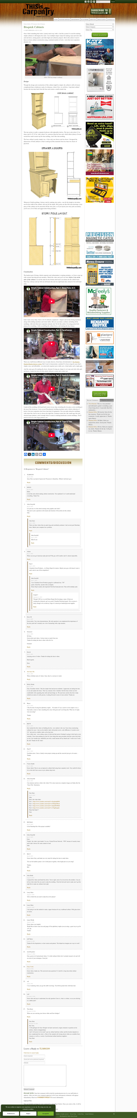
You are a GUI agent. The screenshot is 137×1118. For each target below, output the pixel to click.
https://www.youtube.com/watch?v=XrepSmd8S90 (46, 801)
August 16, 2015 (30, 877)
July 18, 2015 (32, 795)
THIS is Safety (101, 19)
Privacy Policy (73, 1114)
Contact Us (110, 19)
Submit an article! (100, 35)
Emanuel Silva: (93, 412)
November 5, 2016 (31, 996)
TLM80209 (44, 1048)
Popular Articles (107, 400)
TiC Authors (84, 19)
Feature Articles (64, 19)
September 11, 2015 (37, 597)
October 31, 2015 (31, 941)
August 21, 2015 (30, 894)
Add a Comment (41, 24)
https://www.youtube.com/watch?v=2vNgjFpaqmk (46, 808)
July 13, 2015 (34, 537)
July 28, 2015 (30, 856)
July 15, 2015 (30, 725)
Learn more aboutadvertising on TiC (99, 394)
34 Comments (34, 24)
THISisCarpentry (39, 11)
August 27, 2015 (30, 922)
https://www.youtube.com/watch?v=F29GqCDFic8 (46, 803)
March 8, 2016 (30, 968)
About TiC (93, 19)
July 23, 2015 (30, 837)
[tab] (93, 400)
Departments (75, 19)
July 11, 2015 (32, 523)
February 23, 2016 (31, 954)
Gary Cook (30, 966)
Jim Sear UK (30, 671)
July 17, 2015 (34, 580)
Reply (28, 482)
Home (56, 19)
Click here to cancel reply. (31, 1053)
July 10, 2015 (30, 477)
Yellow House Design (72, 1116)
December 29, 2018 (31, 1011)
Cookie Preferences (89, 1114)
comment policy (44, 1097)
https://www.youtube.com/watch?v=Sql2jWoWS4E (46, 806)
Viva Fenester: (93, 404)
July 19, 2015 (30, 824)
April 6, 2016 (30, 983)
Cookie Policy (81, 1114)
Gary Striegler (29, 30)
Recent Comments (92, 400)
